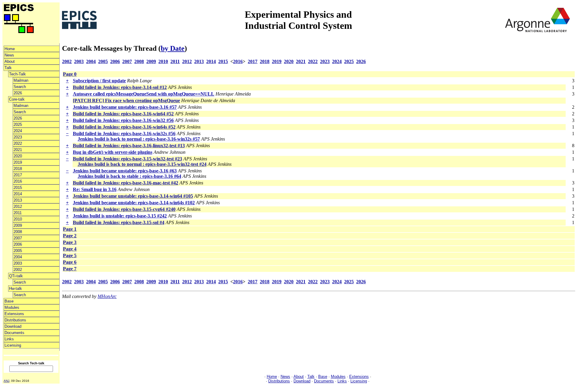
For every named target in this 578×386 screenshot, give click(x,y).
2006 (18, 244)
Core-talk (17, 99)
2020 (18, 156)
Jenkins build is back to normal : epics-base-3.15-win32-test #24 (142, 164)
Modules (12, 307)
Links (9, 339)
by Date (173, 48)
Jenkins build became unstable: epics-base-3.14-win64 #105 (133, 196)
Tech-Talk (17, 74)
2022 (18, 143)
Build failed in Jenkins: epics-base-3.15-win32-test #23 (127, 158)
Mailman (21, 80)
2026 (18, 93)
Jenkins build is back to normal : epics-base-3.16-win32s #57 (139, 138)
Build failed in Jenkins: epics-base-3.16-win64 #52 (123, 113)
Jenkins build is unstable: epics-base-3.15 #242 (120, 215)
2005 (18, 250)
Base (9, 301)
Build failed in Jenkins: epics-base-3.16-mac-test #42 (125, 182)
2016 (18, 181)
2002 (18, 269)
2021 (18, 149)
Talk (8, 67)
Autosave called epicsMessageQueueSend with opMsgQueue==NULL (143, 93)
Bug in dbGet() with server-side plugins (112, 152)
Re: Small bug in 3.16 (95, 189)
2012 (18, 206)
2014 (18, 194)
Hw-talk (15, 288)
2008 (18, 231)
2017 (18, 175)
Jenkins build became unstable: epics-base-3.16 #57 (125, 107)
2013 (18, 200)
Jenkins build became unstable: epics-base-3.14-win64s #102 (134, 202)
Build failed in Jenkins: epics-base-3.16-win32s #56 (124, 133)
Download (13, 326)
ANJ (6, 380)
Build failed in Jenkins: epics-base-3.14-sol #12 (120, 87)
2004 (18, 257)
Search (20, 86)
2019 (18, 162)
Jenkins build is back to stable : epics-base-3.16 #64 (129, 176)
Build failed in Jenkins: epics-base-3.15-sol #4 (118, 222)
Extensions (14, 314)
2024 (18, 131)
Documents (14, 332)
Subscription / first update (99, 80)
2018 (18, 168)
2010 (18, 219)
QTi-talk (16, 276)
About (10, 61)
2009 (18, 225)
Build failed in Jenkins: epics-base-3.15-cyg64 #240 (124, 209)
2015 (18, 187)
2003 (18, 263)
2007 (18, 238)
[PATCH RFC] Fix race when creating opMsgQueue (126, 100)
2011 (18, 213)
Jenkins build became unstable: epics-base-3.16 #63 (125, 170)
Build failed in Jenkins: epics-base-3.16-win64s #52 (124, 126)
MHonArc (107, 296)
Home (10, 49)
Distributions (15, 320)
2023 (18, 137)
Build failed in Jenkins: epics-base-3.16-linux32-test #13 (129, 145)
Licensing (13, 345)
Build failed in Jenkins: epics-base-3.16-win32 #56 (123, 120)
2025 (18, 124)
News (9, 55)
